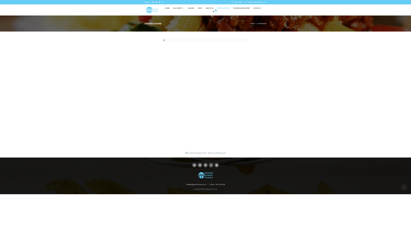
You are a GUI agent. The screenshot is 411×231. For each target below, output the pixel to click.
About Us (209, 8)
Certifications (223, 8)
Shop (200, 8)
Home (167, 8)
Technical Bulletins (241, 8)
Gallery (191, 8)
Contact (257, 8)
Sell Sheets (177, 8)
